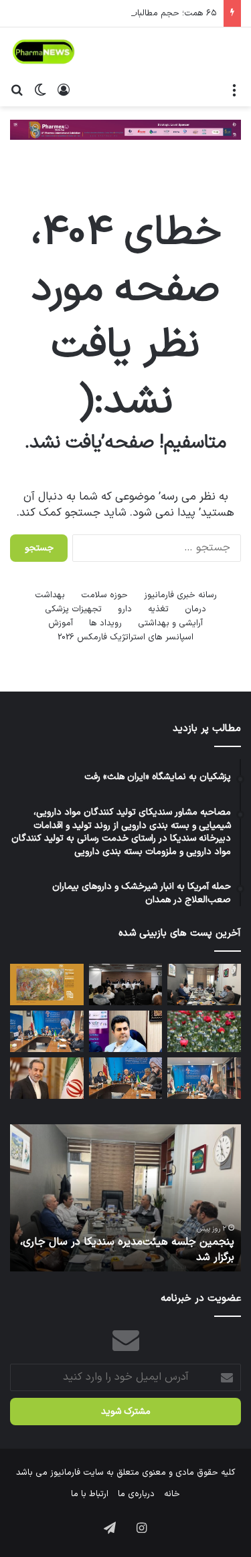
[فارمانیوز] (43, 52)
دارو (125, 609)
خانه (172, 1494)
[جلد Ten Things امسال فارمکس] (47, 984)
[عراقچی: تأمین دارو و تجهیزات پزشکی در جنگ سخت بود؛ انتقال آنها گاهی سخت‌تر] (47, 1078)
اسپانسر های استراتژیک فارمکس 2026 (125, 637)
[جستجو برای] (16, 90)
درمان (195, 609)
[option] (125, 1197)
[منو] (234, 90)
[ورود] (63, 90)
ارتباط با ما (89, 1494)
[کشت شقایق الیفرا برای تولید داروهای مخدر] (204, 1031)
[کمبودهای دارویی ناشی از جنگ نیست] (126, 1078)
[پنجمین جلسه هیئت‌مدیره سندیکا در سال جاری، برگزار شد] (204, 984)
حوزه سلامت (104, 595)
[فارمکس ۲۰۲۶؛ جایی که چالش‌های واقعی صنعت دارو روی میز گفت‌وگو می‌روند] (126, 984)
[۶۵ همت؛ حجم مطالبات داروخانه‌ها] (204, 1078)
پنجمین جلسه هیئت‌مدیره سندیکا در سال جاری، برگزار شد (127, 1249)
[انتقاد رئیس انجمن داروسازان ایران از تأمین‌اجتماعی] (47, 1031)
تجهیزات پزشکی (73, 609)
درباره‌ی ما (136, 1494)
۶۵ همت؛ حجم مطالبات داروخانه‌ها (153, 13)
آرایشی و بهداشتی (170, 623)
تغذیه (158, 609)
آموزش (60, 623)
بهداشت (50, 595)
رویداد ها (105, 623)
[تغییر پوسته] (40, 90)
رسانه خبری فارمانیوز (180, 595)
